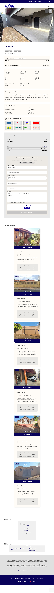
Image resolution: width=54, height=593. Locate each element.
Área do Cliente (32, 1)
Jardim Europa (15, 48)
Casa (6, 48)
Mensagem (9, 191)
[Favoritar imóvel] (39, 230)
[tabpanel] (27, 25)
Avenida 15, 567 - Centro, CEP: (27, 526)
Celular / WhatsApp (11, 175)
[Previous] (16, 237)
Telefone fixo (11, 185)
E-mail (8, 180)
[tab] (47, 11)
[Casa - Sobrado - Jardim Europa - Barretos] (14, 6)
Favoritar (9, 51)
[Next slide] (51, 25)
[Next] (38, 237)
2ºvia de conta (32, 548)
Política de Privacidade (23, 570)
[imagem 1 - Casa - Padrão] (27, 237)
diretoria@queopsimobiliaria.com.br (30, 532)
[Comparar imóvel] (39, 232)
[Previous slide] (2, 25)
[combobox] (27, 167)
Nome (8, 170)
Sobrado (9, 48)
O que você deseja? (11, 165)
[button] (49, 1)
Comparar (18, 51)
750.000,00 (46, 63)
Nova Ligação (32, 550)
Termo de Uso (33, 570)
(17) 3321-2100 (25, 530)
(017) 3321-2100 (41, 1)
